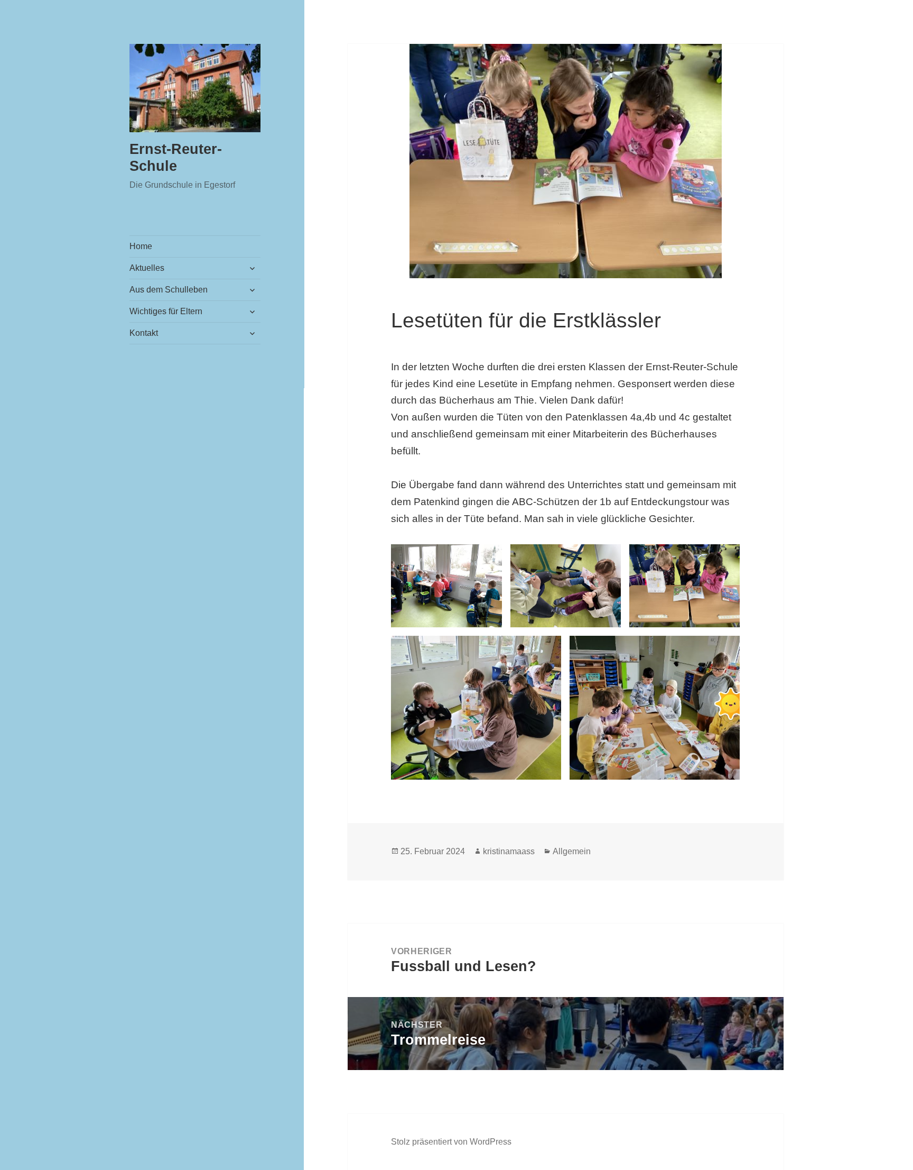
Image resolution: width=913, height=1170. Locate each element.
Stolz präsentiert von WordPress (451, 1141)
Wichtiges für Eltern (165, 311)
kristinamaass (509, 851)
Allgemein (572, 851)
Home (140, 246)
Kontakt (143, 332)
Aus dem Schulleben (168, 289)
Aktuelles (146, 267)
